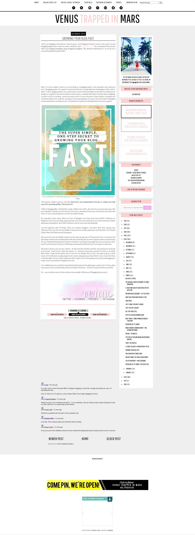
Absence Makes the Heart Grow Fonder (137, 357)
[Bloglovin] (81, 8)
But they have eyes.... (132, 311)
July (127, 261)
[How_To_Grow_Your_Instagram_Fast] (136, 158)
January (128, 372)
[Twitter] (121, 8)
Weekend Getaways (104, 2)
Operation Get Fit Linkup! (133, 324)
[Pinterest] (98, 8)
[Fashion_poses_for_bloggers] (136, 131)
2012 (125, 381)
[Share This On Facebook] (78, 315)
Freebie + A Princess (131, 334)
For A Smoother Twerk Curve (134, 354)
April (127, 272)
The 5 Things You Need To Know (134, 304)
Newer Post (56, 439)
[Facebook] (74, 8)
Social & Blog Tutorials (70, 2)
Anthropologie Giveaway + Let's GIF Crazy (138, 294)
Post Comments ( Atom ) (65, 444)
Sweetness (129, 301)
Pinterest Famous (73, 318)
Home (85, 439)
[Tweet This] (57, 315)
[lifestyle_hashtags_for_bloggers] (136, 144)
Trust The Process (131, 343)
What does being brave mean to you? (136, 297)
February (129, 369)
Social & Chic (96, 530)
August (128, 257)
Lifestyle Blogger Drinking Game (135, 315)
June (127, 264)
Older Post (114, 439)
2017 (125, 228)
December (129, 242)
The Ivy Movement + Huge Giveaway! (136, 361)
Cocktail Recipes (136, 183)
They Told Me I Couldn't (132, 308)
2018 (125, 224)
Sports (119, 2)
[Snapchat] (113, 8)
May (127, 268)
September (129, 253)
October (128, 250)
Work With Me (132, 2)
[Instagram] (90, 8)
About (36, 2)
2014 (125, 239)
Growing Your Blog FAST (132, 350)
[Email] (105, 8)
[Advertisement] (78, 71)
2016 (125, 232)
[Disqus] (84, 352)
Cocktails (88, 2)
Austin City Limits (131, 278)
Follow (134, 94)
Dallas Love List (50, 2)
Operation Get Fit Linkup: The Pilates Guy (137, 364)
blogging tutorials (87, 46)
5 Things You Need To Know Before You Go (137, 346)
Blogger (110, 530)
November (129, 246)
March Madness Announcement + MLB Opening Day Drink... (136, 329)
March (128, 275)
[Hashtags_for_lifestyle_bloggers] (136, 117)
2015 (125, 235)
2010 (125, 384)
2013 (125, 377)
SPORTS (136, 170)
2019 (125, 221)
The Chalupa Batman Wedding (136, 180)
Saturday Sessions (85, 318)
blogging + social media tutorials (136, 173)
